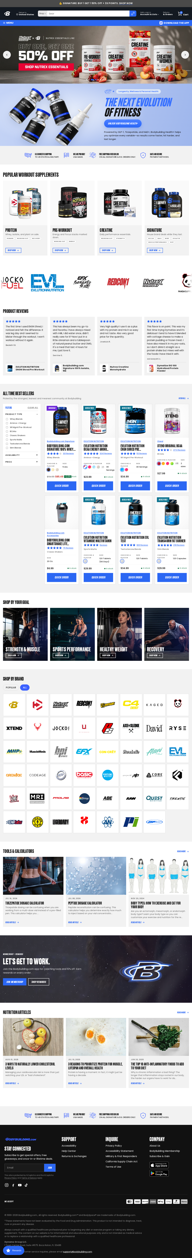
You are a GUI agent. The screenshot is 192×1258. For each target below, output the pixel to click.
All (25, 687)
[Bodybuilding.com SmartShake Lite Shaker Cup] (62, 512)
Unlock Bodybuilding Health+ (123, 123)
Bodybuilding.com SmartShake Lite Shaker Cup (58, 543)
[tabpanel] (96, 55)
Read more (181, 851)
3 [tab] (91, 79)
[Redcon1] (84, 705)
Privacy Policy (10, 1178)
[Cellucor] (131, 705)
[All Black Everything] (107, 798)
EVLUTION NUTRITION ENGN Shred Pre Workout (133, 449)
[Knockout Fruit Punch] (167, 463)
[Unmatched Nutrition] (84, 728)
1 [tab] (86, 79)
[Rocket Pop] (85, 467)
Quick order (62, 486)
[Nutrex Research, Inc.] (61, 705)
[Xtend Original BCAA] (172, 421)
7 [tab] (103, 79)
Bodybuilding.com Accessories (55, 534)
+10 (177, 463)
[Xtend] (14, 728)
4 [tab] (93, 79)
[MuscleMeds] (37, 751)
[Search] (132, 14)
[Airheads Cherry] (158, 463)
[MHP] (14, 751)
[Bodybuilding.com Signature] (14, 705)
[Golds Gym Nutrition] (37, 822)
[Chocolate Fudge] (48, 469)
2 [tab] (89, 79)
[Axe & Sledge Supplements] (131, 728)
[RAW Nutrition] (131, 798)
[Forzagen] (177, 775)
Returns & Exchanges (74, 1156)
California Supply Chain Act (122, 1161)
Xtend (160, 441)
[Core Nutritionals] (154, 775)
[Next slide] (185, 55)
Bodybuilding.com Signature (60, 441)
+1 (103, 467)
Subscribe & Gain (160, 1156)
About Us (155, 1145)
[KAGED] (154, 705)
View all (182, 398)
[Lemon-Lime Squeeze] (172, 463)
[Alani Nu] (154, 751)
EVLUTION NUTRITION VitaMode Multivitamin (97, 539)
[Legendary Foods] (61, 822)
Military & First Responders (121, 1156)
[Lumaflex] (84, 822)
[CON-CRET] (107, 751)
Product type (13, 414)
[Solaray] (84, 798)
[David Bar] (154, 728)
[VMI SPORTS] (14, 798)
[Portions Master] (107, 775)
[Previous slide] (7, 55)
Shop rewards (39, 981)
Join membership (14, 981)
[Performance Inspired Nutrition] (131, 822)
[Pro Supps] (107, 728)
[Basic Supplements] (84, 775)
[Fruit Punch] (89, 467)
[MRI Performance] (37, 798)
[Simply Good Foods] (154, 798)
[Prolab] (61, 798)
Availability (12, 455)
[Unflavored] (85, 561)
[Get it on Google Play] (159, 1173)
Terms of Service (29, 1178)
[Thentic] (177, 798)
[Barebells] (131, 751)
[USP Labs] (154, 822)
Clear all (33, 407)
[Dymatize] (37, 705)
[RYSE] (177, 728)
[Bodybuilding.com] (7, 13)
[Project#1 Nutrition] (131, 775)
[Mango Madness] (163, 463)
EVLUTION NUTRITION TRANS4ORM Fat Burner (171, 539)
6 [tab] (100, 79)
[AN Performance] (107, 822)
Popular (11, 687)
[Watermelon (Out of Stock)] (98, 467)
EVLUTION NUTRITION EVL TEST (135, 539)
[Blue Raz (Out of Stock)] (94, 467)
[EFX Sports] (84, 751)
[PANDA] (177, 705)
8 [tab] (105, 79)
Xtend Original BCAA (169, 445)
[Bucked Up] (37, 728)
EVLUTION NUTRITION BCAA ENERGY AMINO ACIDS (96, 449)
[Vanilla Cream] (52, 469)
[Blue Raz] (122, 469)
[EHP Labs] (14, 822)
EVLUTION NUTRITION (94, 441)
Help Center (69, 1151)
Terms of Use (113, 1166)
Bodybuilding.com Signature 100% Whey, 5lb (60, 449)
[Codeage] (37, 775)
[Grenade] (14, 775)
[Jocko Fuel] (61, 728)
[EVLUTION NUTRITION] (177, 751)
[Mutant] (107, 705)
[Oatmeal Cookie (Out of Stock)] (57, 469)
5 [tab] (97, 79)
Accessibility (69, 1145)
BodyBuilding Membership (165, 1151)
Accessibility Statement (120, 1151)
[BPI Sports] (61, 751)
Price (8, 461)
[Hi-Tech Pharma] (61, 775)
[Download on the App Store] (159, 1165)
